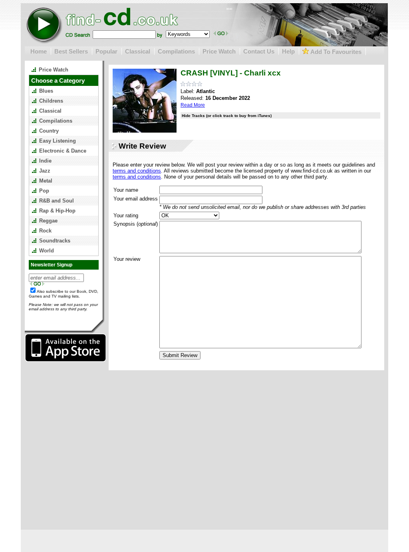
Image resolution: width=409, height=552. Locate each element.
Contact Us (258, 51)
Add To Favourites (335, 51)
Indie (45, 161)
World (46, 251)
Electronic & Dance (62, 151)
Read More (193, 105)
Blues (46, 91)
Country (49, 131)
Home (38, 51)
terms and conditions (137, 171)
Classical (137, 51)
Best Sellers (71, 51)
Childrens (51, 101)
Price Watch (219, 51)
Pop (44, 191)
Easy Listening (57, 141)
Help (288, 51)
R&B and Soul (56, 201)
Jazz (44, 171)
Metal (45, 181)
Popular (106, 51)
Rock (45, 231)
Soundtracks (54, 241)
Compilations (176, 51)
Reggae (48, 221)
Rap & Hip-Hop (57, 211)
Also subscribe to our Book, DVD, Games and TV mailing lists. (63, 293)
